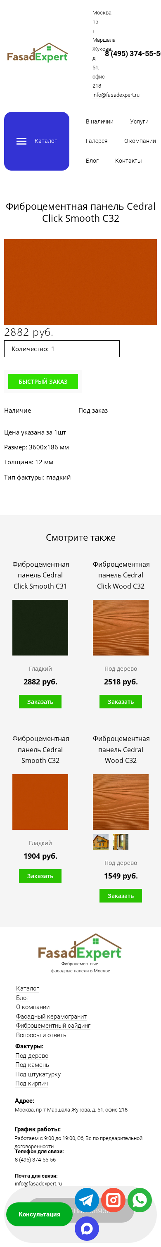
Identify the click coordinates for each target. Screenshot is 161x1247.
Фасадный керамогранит (51, 1016)
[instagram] (113, 1200)
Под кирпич (31, 1083)
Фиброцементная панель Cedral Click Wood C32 (121, 575)
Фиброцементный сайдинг (53, 1025)
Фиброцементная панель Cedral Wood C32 (121, 749)
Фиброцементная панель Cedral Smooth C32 (40, 749)
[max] (87, 1228)
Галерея (97, 141)
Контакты (128, 160)
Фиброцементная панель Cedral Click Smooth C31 (40, 575)
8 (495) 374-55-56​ (35, 1160)
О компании (140, 141)
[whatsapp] (140, 1200)
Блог (92, 160)
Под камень (32, 1065)
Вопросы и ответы (42, 1035)
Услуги (139, 121)
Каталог (27, 988)
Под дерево (31, 1055)
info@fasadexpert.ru (116, 95)
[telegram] (87, 1200)
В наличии (100, 121)
